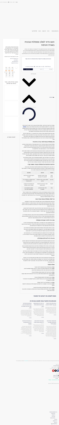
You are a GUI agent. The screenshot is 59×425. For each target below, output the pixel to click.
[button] (29, 83)
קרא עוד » (42, 317)
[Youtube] (53, 371)
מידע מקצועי (55, 420)
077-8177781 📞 (54, 423)
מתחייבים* (26, 360)
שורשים (24, 126)
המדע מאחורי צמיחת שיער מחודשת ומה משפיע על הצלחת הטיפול (51, 322)
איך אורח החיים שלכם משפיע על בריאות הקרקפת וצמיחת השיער (38, 305)
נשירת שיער (53, 413)
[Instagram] (55, 371)
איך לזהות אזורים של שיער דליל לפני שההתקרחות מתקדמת (26, 322)
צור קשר (55, 422)
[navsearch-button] (58, 34)
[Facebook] (58, 371)
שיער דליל (53, 416)
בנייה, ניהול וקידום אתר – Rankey (54, 379)
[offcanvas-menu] (58, 35)
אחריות (55, 419)
